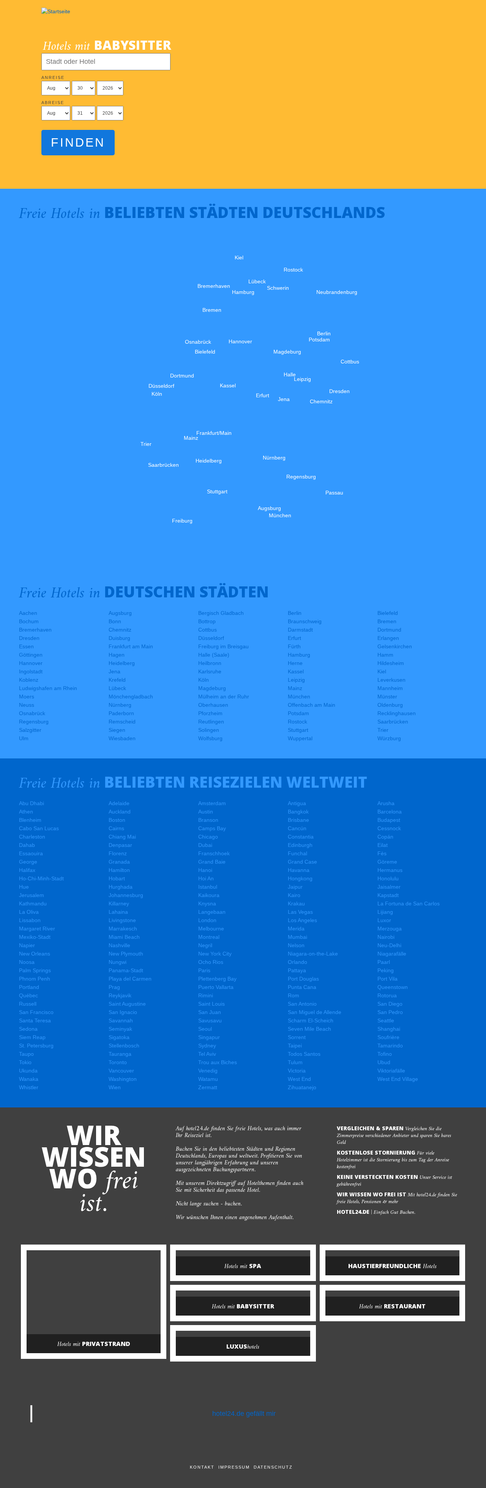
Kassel (296, 671)
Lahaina (118, 912)
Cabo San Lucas (39, 828)
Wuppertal (300, 738)
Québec (28, 995)
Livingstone (122, 920)
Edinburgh (300, 845)
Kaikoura (208, 895)
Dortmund (389, 630)
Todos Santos (304, 1054)
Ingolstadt (31, 671)
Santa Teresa (35, 1020)
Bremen (386, 621)
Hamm (385, 655)
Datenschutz (273, 1467)
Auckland (120, 812)
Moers (26, 696)
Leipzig (296, 680)
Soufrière (388, 1037)
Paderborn (121, 713)
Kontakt (202, 1467)
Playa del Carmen (130, 979)
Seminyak (120, 1029)
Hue (24, 887)
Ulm (23, 738)
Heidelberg (122, 663)
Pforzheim (210, 713)
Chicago (208, 837)
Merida (296, 929)
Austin (205, 812)
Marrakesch (123, 929)
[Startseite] (55, 11)
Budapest (388, 820)
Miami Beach (124, 937)
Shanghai (388, 1029)
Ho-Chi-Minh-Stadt (41, 878)
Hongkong (300, 878)
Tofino (384, 1054)
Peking (385, 970)
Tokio (25, 1062)
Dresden (29, 638)
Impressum (234, 1467)
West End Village (397, 1079)
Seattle (385, 1020)
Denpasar (120, 845)
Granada (119, 862)
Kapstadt (388, 895)
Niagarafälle (391, 954)
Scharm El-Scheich (310, 1020)
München (299, 696)
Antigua (297, 803)
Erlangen (388, 638)
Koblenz (28, 680)
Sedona (28, 1029)
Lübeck (117, 688)
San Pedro (390, 1012)
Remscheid (122, 722)
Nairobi (385, 937)
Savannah (121, 1020)
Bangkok (298, 812)
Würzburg (389, 738)
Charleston (32, 837)
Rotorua (387, 995)
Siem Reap (32, 1037)
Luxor (384, 920)
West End (299, 1079)
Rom (293, 995)
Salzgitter (30, 730)
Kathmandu (33, 903)
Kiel (381, 671)
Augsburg (120, 613)
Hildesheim (390, 663)
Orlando (297, 962)
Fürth (294, 646)
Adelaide (119, 803)
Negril (205, 945)
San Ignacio (123, 1012)
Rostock (297, 722)
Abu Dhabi (31, 803)
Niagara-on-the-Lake (313, 954)
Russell (27, 1004)
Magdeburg (212, 688)
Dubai (205, 845)
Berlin (294, 613)
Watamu (208, 1079)
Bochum (29, 621)
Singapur (209, 1037)
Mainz (295, 688)
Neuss (26, 705)
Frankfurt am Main (131, 646)
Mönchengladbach (131, 696)
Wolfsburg (210, 738)
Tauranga (120, 1054)
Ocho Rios (210, 962)
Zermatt (207, 1087)
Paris (204, 970)
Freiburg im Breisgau (223, 646)
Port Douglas (303, 979)
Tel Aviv (207, 1054)
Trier (382, 730)
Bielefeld (387, 613)
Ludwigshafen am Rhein (48, 688)
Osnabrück (32, 713)
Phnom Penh (34, 979)
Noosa (27, 962)
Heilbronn (209, 663)
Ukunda (28, 1071)
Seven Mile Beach (309, 1029)
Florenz (118, 853)
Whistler (28, 1087)
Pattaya (297, 970)
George (28, 862)
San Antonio (302, 1004)
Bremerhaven (35, 630)
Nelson (296, 945)
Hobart (117, 878)
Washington (123, 1079)
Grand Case (302, 862)
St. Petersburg (36, 1046)
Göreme (387, 862)
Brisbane (298, 820)
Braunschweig (305, 621)
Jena (114, 671)
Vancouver (121, 1071)
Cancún (297, 828)
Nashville (119, 945)
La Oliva (29, 912)
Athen (26, 812)
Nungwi (117, 962)
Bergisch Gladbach (221, 613)
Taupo (26, 1054)
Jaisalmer (389, 887)
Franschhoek (214, 853)
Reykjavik (120, 995)
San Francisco (36, 1012)
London (207, 920)
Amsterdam (212, 803)
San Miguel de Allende (314, 1012)
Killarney (119, 903)
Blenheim (30, 820)
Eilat (382, 845)
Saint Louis (211, 1004)
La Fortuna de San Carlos (408, 903)
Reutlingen (211, 722)
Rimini (205, 995)
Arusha (385, 803)
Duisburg (119, 638)
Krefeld (117, 680)
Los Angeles (302, 920)
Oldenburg (390, 705)
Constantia (301, 837)
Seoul (205, 1029)
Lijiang (385, 912)
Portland (29, 987)
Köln (203, 680)
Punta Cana (302, 987)
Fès (382, 853)
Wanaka (28, 1079)
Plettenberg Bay (217, 979)
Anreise (53, 77)
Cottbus (207, 630)
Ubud (383, 1062)
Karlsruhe (209, 671)
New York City (215, 954)
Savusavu (210, 1020)
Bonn (115, 621)
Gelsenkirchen (394, 646)
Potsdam (298, 713)
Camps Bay (212, 828)
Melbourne (211, 929)
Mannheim (390, 688)
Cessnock (389, 828)
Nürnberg (120, 705)
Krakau (296, 903)
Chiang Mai (122, 837)
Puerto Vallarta (216, 987)
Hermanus (389, 870)
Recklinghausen (396, 713)
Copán (385, 837)
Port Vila (387, 979)
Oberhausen (213, 705)
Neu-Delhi (389, 945)
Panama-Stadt (126, 970)
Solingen (208, 730)
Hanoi (205, 870)
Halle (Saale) (213, 655)
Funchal (297, 853)
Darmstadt (300, 630)
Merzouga (389, 929)
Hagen (117, 655)
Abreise (52, 102)
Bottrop (207, 621)
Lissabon (30, 920)
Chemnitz (120, 630)
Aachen (28, 613)
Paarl (383, 962)
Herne (295, 663)
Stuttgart (298, 730)
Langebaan (212, 912)
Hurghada (121, 887)
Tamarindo (390, 1046)
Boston (117, 820)
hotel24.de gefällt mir (244, 1413)
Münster (387, 696)
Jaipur (295, 887)
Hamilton (119, 870)
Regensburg (34, 722)
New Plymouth (126, 954)
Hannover (31, 663)
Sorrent (297, 1037)
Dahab (27, 845)
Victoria (297, 1071)
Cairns (116, 828)
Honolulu (388, 878)
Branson (208, 820)
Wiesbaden (122, 738)
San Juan (209, 1012)
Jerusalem (31, 895)
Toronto (118, 1062)
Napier (27, 945)
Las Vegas (300, 912)
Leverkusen (391, 680)
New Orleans (34, 954)
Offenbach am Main (311, 705)
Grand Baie (212, 862)
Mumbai (297, 937)
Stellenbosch (124, 1046)
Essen (26, 646)
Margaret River (37, 929)
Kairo (294, 895)
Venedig (208, 1071)
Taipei (295, 1046)
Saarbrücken (392, 722)
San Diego (389, 1004)
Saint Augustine (127, 1004)
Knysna (207, 903)
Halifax (27, 870)
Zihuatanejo (302, 1087)
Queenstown (392, 987)
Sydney (207, 1046)
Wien (115, 1087)
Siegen (117, 730)
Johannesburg (126, 895)
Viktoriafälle (391, 1071)
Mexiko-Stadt (34, 937)
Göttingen (31, 655)
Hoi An (206, 878)
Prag (114, 987)
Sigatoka (119, 1037)
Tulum (295, 1062)
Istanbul (207, 887)
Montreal (208, 937)
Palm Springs (35, 970)
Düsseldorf (211, 638)
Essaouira (31, 853)
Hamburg (299, 655)
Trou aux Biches (217, 1062)
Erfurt (294, 638)
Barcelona (389, 812)
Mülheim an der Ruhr (223, 696)
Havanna (298, 870)
